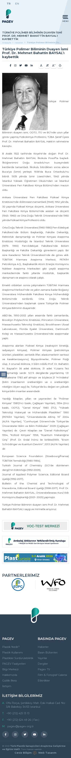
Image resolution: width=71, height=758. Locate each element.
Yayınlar (42, 658)
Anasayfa (6, 42)
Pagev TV (44, 669)
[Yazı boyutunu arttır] (47, 65)
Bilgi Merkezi (10, 669)
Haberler (19, 42)
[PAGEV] (7, 16)
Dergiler (43, 663)
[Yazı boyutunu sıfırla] (41, 65)
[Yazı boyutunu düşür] (53, 65)
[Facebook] (10, 65)
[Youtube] (26, 65)
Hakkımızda (9, 675)
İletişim (6, 686)
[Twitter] (20, 65)
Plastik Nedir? (11, 647)
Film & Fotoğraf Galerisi (52, 675)
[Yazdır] (60, 65)
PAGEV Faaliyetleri (14, 663)
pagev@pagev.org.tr (20, 726)
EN (17, 3)
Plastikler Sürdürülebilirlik (17, 658)
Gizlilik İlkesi (9, 680)
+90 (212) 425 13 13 (17, 713)
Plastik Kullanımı (12, 652)
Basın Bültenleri (48, 652)
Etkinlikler (44, 680)
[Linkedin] (32, 65)
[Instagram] (15, 65)
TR (9, 3)
